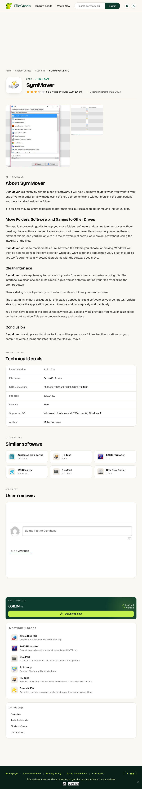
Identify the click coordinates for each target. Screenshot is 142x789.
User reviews (17, 732)
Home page (11, 773)
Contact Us (98, 773)
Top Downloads (43, 5)
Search (112, 5)
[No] (137, 782)
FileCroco (22, 6)
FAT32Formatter (29, 646)
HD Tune (24, 677)
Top (132, 773)
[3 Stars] (35, 92)
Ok (64, 783)
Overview (16, 714)
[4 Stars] (39, 92)
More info (73, 783)
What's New (63, 5)
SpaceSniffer (27, 688)
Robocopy (26, 667)
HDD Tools (40, 70)
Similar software (19, 726)
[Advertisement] (71, 39)
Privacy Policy (53, 773)
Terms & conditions (77, 773)
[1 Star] (28, 92)
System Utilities (23, 70)
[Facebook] (127, 6)
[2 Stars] (32, 92)
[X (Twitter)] (133, 6)
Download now (73, 613)
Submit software (32, 773)
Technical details (19, 720)
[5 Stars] (43, 92)
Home (8, 70)
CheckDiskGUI (28, 636)
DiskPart (25, 657)
